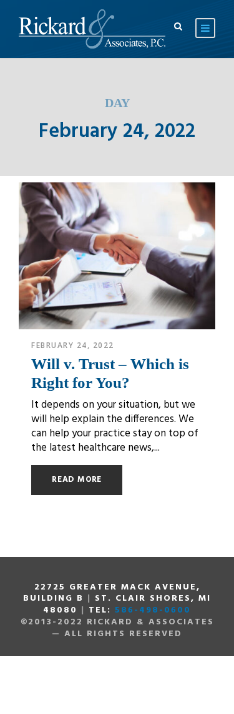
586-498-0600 (153, 610)
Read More (77, 479)
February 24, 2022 (72, 345)
